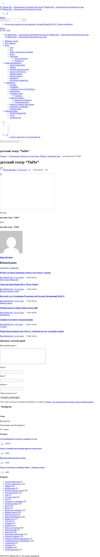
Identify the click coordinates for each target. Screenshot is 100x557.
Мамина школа (16, 74)
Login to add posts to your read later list (25, 137)
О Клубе (8, 521)
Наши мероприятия (13, 63)
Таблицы (18, 96)
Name (3, 367)
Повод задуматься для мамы (21, 52)
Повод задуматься (12, 528)
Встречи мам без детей (19, 69)
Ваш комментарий (8, 345)
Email (3, 376)
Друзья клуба (15, 118)
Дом (11, 48)
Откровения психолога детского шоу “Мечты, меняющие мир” (35, 156)
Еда (11, 50)
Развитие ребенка (17, 98)
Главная (3, 156)
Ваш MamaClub (6, 277)
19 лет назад (19, 289)
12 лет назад (19, 336)
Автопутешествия (17, 65)
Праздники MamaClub (19, 80)
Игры (12, 54)
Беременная (15, 91)
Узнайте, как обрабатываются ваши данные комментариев (69, 402)
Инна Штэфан (10, 170)
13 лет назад (19, 301)
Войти (2, 18)
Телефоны (14, 87)
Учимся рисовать (22, 102)
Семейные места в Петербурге (22, 89)
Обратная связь (11, 111)
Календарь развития (23, 100)
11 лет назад (22, 170)
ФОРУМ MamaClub (18, 113)
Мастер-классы (16, 76)
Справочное (10, 83)
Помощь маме (15, 109)
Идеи (7, 45)
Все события (10, 43)
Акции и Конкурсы (18, 72)
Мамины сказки (11, 41)
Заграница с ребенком (19, 107)
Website (4, 385)
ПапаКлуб (14, 78)
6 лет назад (18, 324)
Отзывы (13, 85)
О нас (12, 115)
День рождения (21, 58)
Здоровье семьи (16, 93)
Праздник (14, 56)
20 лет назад (19, 313)
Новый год (19, 61)
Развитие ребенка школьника (22, 104)
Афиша (13, 67)
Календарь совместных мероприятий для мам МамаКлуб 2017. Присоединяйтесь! (39, 24)
